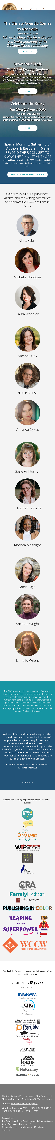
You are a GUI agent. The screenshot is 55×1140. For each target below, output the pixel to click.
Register (27, 51)
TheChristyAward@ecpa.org (24, 1103)
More (27, 91)
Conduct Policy (8, 1118)
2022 (48, 1108)
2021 (4, 1111)
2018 (28, 1111)
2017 (36, 1111)
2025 (25, 1108)
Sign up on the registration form (27, 174)
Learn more (46, 1099)
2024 (32, 1108)
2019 (20, 1111)
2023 (40, 1108)
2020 (12, 1111)
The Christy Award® (28, 1127)
